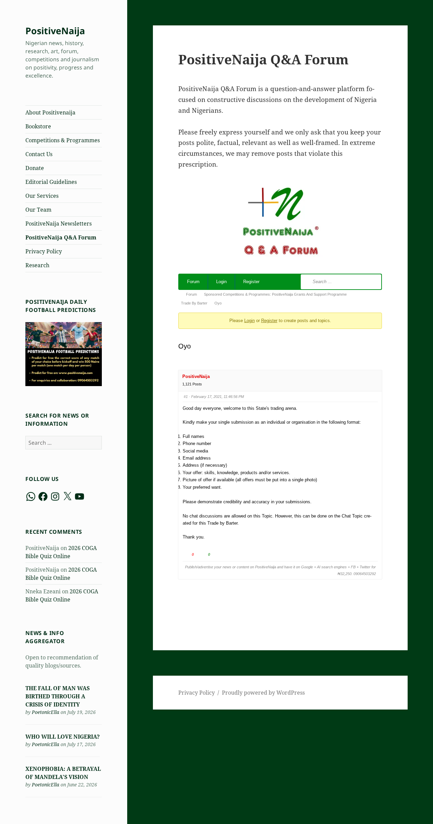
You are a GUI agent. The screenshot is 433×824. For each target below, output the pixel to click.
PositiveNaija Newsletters (58, 223)
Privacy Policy (43, 251)
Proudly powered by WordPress (263, 692)
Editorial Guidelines (51, 182)
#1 (186, 397)
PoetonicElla (45, 712)
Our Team (38, 209)
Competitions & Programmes (62, 140)
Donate (34, 168)
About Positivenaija (50, 112)
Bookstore (38, 126)
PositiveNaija (55, 30)
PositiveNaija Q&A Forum (60, 237)
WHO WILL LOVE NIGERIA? (62, 736)
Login (221, 281)
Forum (193, 281)
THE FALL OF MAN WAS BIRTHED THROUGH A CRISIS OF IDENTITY (57, 696)
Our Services (42, 195)
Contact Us (38, 154)
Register (251, 281)
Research (37, 265)
